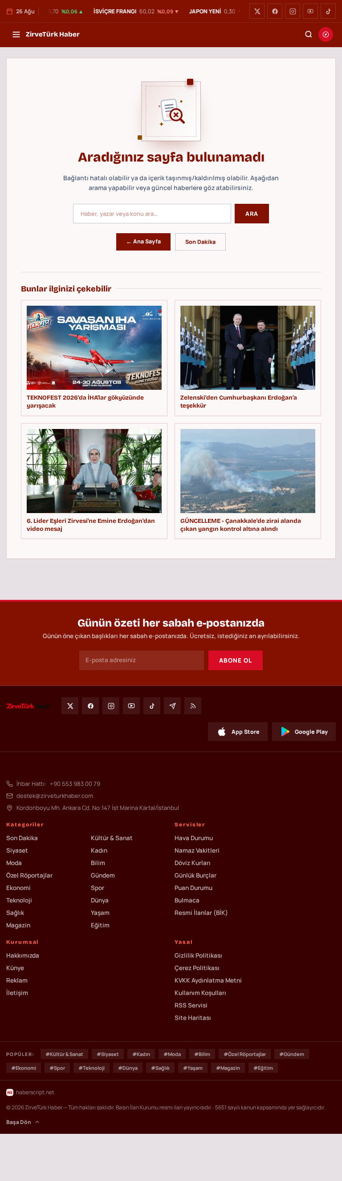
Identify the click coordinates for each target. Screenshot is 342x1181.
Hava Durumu (194, 838)
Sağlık (15, 913)
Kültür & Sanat (112, 838)
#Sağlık (160, 1067)
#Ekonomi (23, 1067)
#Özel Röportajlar (245, 1054)
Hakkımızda (22, 955)
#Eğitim (263, 1067)
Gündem (103, 875)
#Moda (172, 1054)
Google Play (311, 732)
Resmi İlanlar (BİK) (201, 913)
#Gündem (291, 1054)
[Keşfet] (325, 34)
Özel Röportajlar (29, 875)
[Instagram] (292, 11)
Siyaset (17, 850)
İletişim (17, 993)
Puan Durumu (193, 888)
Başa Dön (18, 1122)
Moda (14, 863)
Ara (251, 214)
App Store (246, 732)
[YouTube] (310, 11)
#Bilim (202, 1054)
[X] (257, 11)
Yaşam (100, 913)
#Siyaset (108, 1054)
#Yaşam (193, 1067)
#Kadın (141, 1054)
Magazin (18, 925)
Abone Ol (235, 660)
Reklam (17, 980)
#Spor (57, 1067)
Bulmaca (187, 900)
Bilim (98, 863)
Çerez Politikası (197, 968)
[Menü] (16, 34)
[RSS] (192, 705)
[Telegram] (172, 705)
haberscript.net (35, 1092)
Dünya (100, 900)
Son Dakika (200, 242)
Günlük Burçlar (195, 875)
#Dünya (128, 1067)
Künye (15, 968)
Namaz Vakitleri (197, 850)
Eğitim (100, 925)
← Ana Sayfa (143, 241)
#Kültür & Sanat (64, 1054)
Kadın (99, 850)
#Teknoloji (91, 1067)
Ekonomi (18, 888)
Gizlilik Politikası (198, 955)
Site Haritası (193, 1018)
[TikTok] (328, 11)
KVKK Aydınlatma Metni (208, 980)
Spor (97, 888)
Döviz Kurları (193, 863)
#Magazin (228, 1067)
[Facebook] (274, 11)
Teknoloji (19, 900)
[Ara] (308, 34)
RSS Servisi (191, 1005)
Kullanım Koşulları (200, 993)
